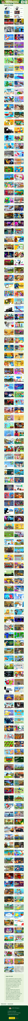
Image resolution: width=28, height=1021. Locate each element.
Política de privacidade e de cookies (14, 1012)
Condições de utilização (12, 1011)
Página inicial (3, 1003)
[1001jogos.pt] (10, 2)
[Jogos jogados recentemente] (22, 2)
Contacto (12, 1018)
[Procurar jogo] (25, 2)
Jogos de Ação (10, 1003)
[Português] (17, 1018)
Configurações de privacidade (13, 1014)
